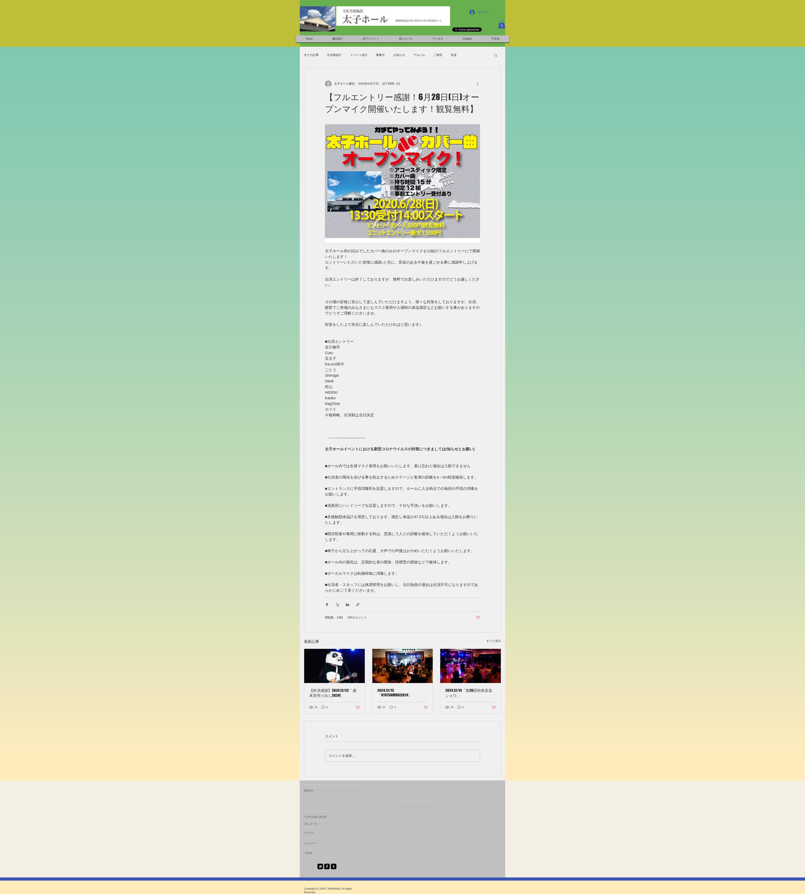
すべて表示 (493, 641)
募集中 (380, 55)
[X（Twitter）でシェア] (337, 605)
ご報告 (438, 55)
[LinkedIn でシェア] (347, 605)
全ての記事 (311, 55)
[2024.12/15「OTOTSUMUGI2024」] (402, 666)
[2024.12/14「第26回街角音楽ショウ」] (470, 666)
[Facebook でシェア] (327, 605)
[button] (501, 24)
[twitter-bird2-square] (320, 866)
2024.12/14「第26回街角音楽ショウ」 (468, 693)
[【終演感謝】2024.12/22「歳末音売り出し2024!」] (334, 666)
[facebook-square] (327, 866)
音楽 (454, 55)
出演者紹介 (334, 55)
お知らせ (399, 55)
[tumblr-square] (333, 866)
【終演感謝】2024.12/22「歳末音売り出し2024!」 (332, 693)
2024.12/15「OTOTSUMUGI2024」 (394, 692)
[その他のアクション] (477, 83)
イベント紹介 (359, 55)
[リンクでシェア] (358, 605)
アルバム (419, 55)
